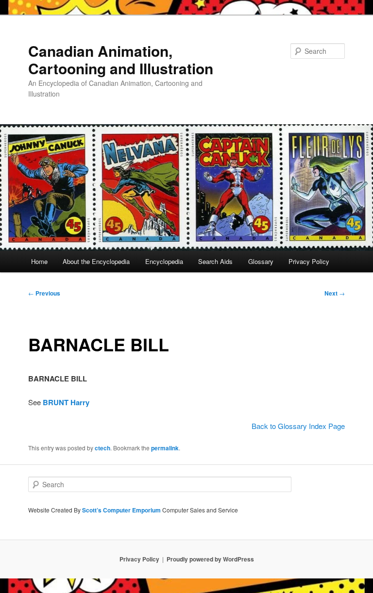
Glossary (260, 261)
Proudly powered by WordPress (210, 559)
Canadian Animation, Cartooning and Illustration (120, 59)
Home (39, 261)
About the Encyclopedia (96, 261)
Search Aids (215, 261)
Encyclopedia (164, 261)
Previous (44, 293)
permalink (165, 448)
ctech (102, 448)
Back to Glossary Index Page (298, 426)
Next (334, 293)
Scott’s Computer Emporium (122, 510)
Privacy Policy (308, 261)
